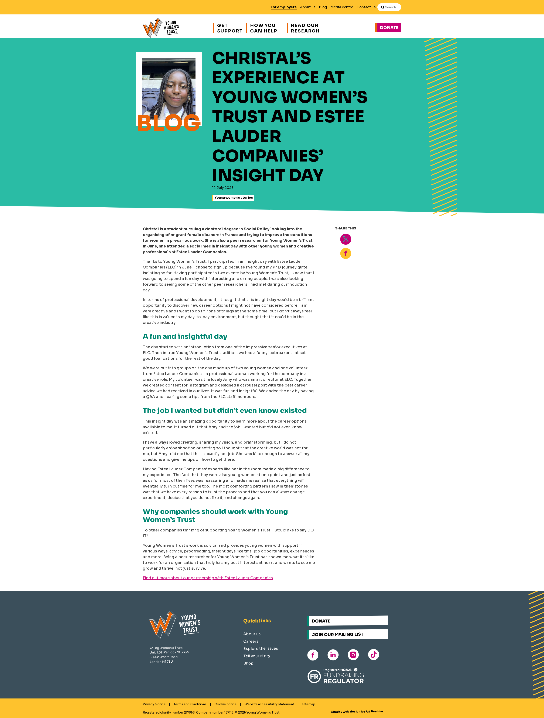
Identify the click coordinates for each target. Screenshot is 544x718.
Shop (249, 663)
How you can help (264, 28)
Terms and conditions (190, 704)
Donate (389, 27)
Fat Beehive (374, 711)
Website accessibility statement (269, 704)
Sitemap (308, 704)
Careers (250, 641)
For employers (284, 7)
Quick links (257, 621)
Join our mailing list (338, 634)
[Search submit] (382, 7)
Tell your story (257, 655)
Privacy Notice (154, 704)
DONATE (321, 621)
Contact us (366, 7)
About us (308, 7)
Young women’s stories (234, 198)
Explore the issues (261, 648)
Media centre (341, 7)
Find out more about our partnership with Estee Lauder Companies (208, 578)
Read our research (305, 28)
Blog (323, 7)
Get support (229, 28)
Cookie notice (226, 704)
